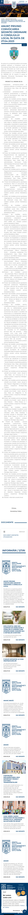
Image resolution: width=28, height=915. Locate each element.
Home (2, 19)
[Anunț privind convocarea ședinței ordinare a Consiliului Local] (14, 567)
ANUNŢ (6, 745)
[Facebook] (18, 889)
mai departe (20, 607)
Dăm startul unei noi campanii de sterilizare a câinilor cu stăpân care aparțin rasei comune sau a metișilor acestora (13, 629)
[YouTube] (23, 889)
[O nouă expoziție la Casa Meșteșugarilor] (14, 650)
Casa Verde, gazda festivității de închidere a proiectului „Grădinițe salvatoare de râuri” (13, 818)
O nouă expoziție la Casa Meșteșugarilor (13, 660)
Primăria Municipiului (7, 1)
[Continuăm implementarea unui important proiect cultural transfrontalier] (14, 767)
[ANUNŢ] (14, 731)
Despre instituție (11, 19)
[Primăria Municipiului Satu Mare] (14, 5)
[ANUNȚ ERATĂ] (14, 687)
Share (24, 44)
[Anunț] (14, 847)
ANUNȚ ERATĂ (8, 700)
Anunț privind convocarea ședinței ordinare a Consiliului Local (12, 583)
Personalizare (16, 910)
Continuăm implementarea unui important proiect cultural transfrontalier (11, 779)
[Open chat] (25, 912)
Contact (21, 885)
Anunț (6, 861)
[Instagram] (21, 889)
